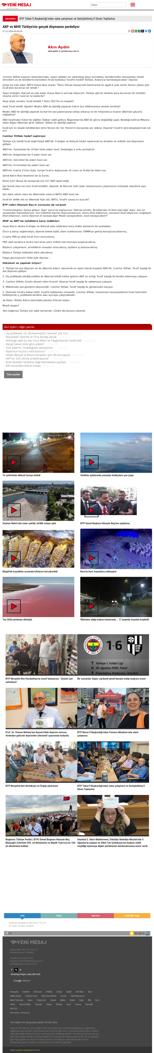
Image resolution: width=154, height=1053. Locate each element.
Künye (49, 1004)
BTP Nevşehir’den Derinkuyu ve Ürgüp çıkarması (32, 785)
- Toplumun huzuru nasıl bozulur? (25, 351)
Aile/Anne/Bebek (48, 996)
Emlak (72, 1000)
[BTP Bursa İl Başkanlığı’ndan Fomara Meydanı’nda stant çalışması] (113, 728)
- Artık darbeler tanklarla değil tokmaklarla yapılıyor (35, 362)
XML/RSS (13, 1008)
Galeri (29, 1000)
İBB (89, 1000)
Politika (49, 991)
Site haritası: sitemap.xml (20, 1013)
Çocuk (63, 996)
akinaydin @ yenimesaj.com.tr (63, 51)
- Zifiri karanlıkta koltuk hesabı (23, 365)
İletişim (59, 1004)
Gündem (26, 991)
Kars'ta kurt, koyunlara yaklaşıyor (98, 571)
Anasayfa (14, 991)
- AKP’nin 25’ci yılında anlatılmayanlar (26, 358)
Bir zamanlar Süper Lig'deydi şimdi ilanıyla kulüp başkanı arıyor (111, 678)
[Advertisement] (77, 402)
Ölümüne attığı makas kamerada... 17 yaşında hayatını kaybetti (114, 619)
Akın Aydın (58, 47)
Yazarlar (38, 1004)
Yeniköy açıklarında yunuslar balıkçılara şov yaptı (107, 475)
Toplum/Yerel (31, 996)
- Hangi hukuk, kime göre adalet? (24, 344)
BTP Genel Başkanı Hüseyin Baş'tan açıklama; (105, 523)
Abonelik (89, 1004)
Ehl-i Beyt (80, 991)
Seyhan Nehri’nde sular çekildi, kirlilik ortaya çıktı (29, 523)
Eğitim (62, 1000)
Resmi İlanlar (25, 1004)
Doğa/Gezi (41, 1000)
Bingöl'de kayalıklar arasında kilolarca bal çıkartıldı (30, 571)
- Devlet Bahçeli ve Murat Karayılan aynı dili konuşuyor (37, 355)
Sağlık (69, 991)
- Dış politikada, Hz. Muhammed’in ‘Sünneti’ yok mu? (36, 333)
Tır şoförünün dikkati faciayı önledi (21, 475)
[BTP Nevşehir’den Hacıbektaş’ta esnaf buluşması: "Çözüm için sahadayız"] (41, 674)
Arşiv (68, 1004)
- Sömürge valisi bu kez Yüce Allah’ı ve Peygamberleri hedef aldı (43, 340)
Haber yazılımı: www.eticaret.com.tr (25, 1050)
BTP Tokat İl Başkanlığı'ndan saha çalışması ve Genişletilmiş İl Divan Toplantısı (67, 18)
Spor (90, 991)
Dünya (59, 991)
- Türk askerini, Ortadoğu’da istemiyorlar (28, 347)
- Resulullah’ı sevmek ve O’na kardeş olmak (30, 337)
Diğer (81, 1000)
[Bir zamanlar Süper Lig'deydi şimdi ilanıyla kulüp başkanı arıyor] (113, 674)
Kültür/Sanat (15, 996)
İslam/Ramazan (77, 996)
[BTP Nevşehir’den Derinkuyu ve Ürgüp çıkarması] (41, 782)
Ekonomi (38, 991)
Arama (78, 1004)
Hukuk (53, 1000)
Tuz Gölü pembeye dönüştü (17, 619)
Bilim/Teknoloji (16, 1000)
